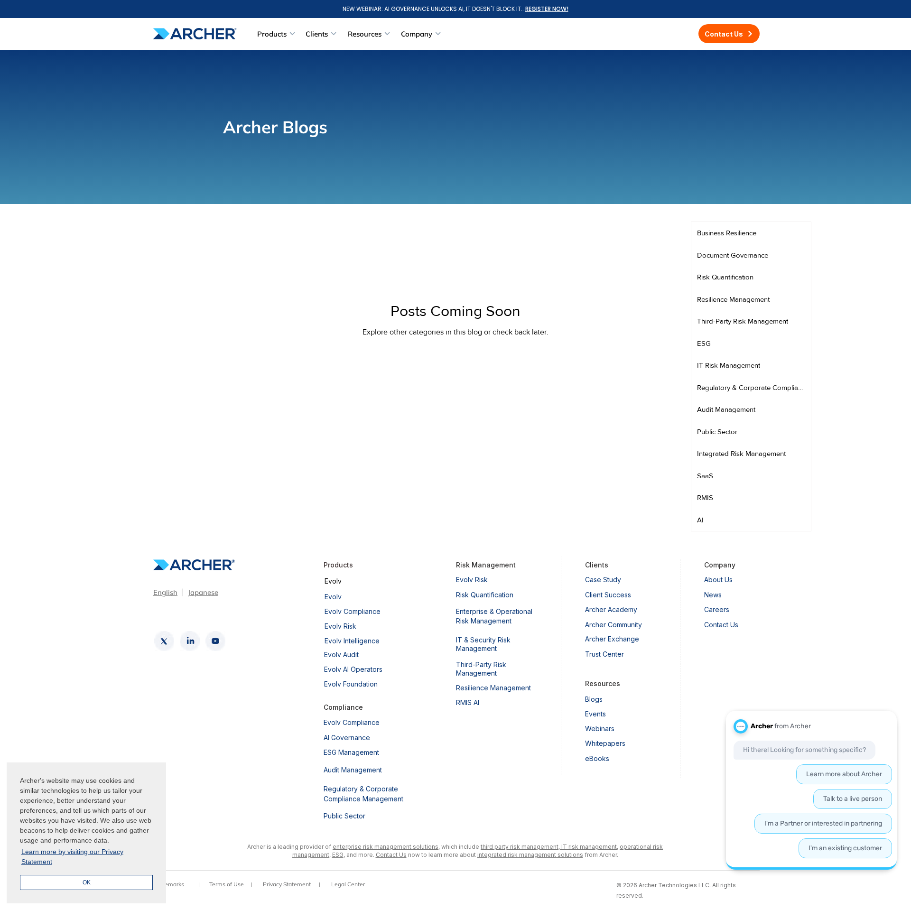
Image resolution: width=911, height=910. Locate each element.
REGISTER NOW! (546, 9)
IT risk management (588, 846)
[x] (164, 641)
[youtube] (215, 641)
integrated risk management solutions (530, 854)
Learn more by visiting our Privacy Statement (72, 856)
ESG (338, 854)
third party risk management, (520, 846)
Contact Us (391, 854)
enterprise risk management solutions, (386, 846)
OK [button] (87, 882)
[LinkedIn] (190, 641)
